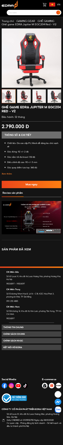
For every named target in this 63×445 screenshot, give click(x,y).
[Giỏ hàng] (44, 4)
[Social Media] (4, 385)
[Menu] (4, 13)
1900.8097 (10, 284)
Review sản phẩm (13, 193)
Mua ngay (31, 184)
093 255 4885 (12, 301)
